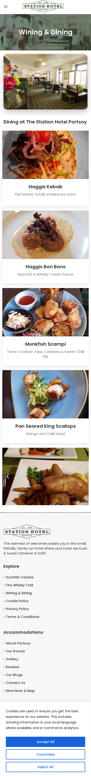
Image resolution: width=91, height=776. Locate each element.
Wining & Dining (19, 593)
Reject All (45, 767)
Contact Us (15, 682)
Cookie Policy (17, 601)
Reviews (12, 667)
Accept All (45, 742)
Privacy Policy (17, 609)
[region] (45, 738)
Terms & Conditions (22, 616)
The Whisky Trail (19, 585)
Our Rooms (15, 651)
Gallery (12, 659)
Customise (45, 754)
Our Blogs (14, 675)
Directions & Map (20, 690)
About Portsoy (18, 643)
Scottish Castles (20, 577)
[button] (7, 476)
